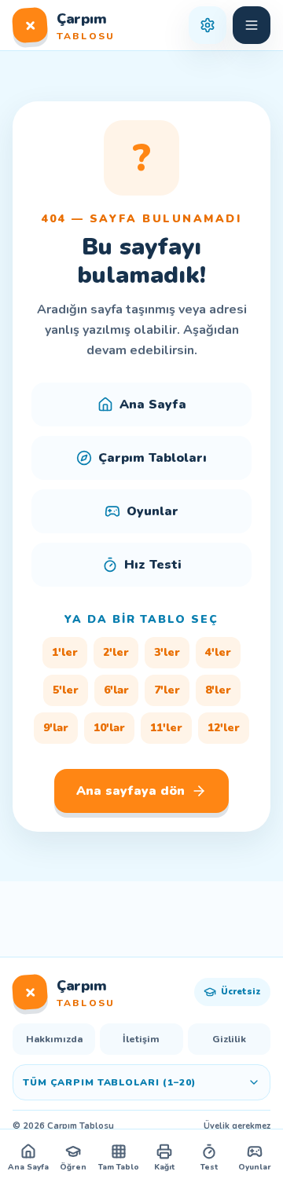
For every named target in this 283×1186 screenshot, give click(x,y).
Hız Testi (153, 564)
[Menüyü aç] (251, 25)
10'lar (109, 727)
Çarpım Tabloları (152, 458)
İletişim (141, 1039)
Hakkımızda (54, 1039)
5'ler (66, 690)
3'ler (167, 652)
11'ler (166, 727)
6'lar (116, 690)
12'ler (224, 727)
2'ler (116, 652)
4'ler (218, 652)
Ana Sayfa (152, 404)
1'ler (65, 652)
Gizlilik (229, 1039)
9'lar (55, 727)
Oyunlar (152, 511)
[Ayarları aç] (207, 25)
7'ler (167, 690)
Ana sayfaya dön (130, 791)
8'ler (218, 690)
